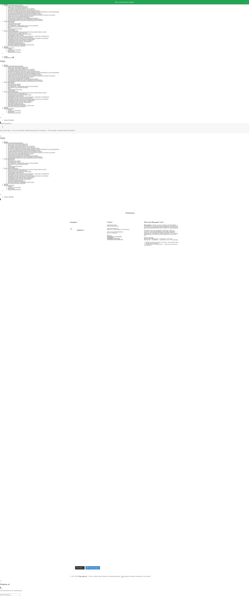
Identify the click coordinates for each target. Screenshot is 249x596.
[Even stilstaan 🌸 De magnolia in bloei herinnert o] (101, 338)
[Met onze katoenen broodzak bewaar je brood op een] (101, 467)
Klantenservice (9, 48)
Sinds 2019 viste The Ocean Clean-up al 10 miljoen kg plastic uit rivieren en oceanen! (31, 15)
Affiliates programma (113, 238)
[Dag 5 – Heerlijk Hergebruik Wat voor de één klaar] (92, 272)
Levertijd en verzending (14, 50)
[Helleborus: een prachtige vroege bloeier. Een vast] (83, 512)
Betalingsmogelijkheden (14, 52)
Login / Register (9, 120)
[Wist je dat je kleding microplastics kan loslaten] (74, 531)
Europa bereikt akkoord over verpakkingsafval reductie (23, 18)
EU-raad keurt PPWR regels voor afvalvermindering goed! (24, 13)
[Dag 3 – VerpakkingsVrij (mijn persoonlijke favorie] (74, 348)
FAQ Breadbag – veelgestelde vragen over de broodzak (23, 25)
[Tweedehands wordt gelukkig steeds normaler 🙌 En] (92, 341)
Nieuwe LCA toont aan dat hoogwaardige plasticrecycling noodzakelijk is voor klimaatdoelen (33, 11)
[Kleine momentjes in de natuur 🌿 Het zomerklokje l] (74, 469)
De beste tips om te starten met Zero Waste (19, 34)
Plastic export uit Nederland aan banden (19, 17)
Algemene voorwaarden (114, 236)
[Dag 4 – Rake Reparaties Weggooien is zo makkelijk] (101, 257)
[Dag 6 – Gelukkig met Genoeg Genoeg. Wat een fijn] (83, 261)
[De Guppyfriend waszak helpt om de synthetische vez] (92, 466)
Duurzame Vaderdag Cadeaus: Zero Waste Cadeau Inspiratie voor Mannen (28, 38)
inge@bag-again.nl (113, 226)
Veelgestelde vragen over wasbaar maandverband (21, 39)
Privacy (109, 235)
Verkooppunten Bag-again (15, 28)
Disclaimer (110, 237)
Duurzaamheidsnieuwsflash (13, 5)
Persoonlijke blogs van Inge (15, 42)
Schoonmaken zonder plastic (15, 35)
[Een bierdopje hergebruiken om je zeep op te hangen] (101, 512)
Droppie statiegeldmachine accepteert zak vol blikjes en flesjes (25, 14)
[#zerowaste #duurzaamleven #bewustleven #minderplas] (74, 396)
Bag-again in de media (14, 24)
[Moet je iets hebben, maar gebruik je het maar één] (83, 335)
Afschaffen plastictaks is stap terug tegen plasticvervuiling (24, 10)
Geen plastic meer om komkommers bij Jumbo (20, 16)
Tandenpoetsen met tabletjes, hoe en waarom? (20, 40)
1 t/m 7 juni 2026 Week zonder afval (18, 6)
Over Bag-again (9, 21)
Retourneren (11, 51)
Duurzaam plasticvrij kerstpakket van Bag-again (21, 44)
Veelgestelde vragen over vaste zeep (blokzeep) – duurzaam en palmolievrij (28, 36)
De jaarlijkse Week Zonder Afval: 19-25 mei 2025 (21, 9)
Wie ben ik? (11, 22)
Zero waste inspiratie (11, 31)
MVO (9, 27)
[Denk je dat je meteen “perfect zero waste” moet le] (92, 413)
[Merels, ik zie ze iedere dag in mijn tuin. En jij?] (83, 456)
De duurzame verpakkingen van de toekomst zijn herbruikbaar (25, 19)
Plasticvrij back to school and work (17, 33)
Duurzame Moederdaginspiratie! (16, 43)
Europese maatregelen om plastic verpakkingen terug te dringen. (25, 20)
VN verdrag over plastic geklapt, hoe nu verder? (21, 8)
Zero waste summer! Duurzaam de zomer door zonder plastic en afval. (27, 32)
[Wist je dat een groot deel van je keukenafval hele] (101, 413)
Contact (10, 48)
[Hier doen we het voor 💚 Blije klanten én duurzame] (83, 410)
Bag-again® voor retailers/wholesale (18, 26)
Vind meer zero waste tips (115, 239)
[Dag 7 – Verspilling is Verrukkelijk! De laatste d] (74, 266)
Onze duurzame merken (14, 23)
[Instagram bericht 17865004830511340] (92, 498)
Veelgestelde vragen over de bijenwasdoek (19, 41)
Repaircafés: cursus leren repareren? (18, 7)
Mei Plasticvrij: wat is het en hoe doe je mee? (20, 37)
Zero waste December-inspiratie (16, 45)
